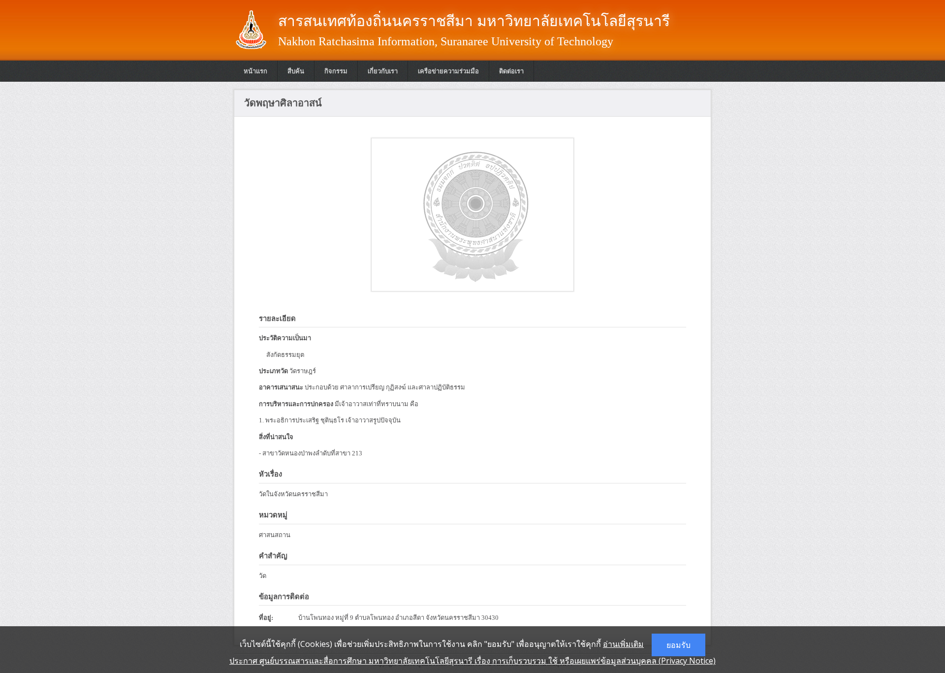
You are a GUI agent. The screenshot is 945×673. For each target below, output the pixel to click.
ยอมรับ (678, 645)
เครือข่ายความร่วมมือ (448, 71)
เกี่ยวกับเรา (383, 71)
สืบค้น (295, 71)
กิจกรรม (335, 71)
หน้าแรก (255, 71)
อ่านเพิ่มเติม (623, 644)
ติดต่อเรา (511, 71)
